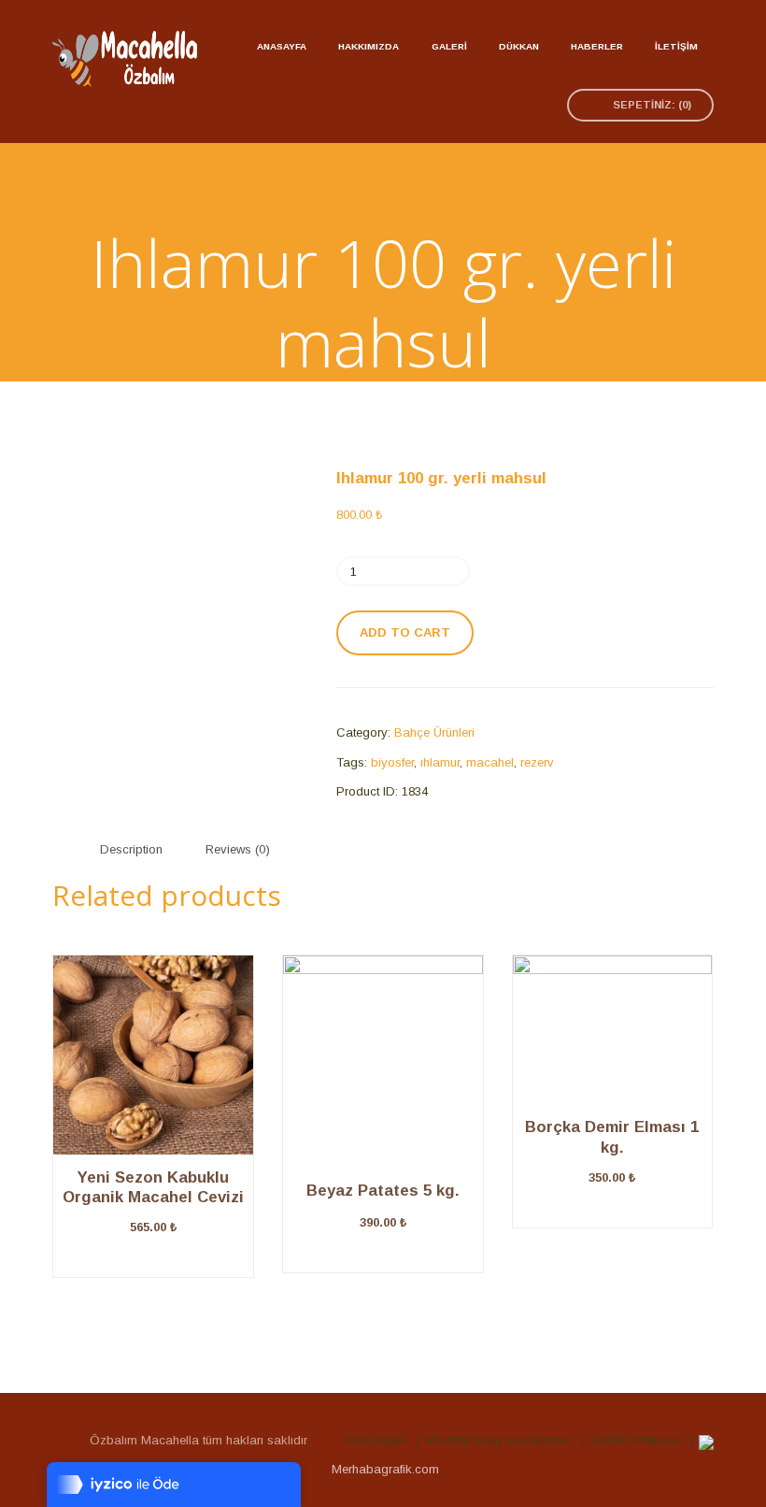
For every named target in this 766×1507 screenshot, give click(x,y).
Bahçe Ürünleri (434, 732)
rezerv (537, 762)
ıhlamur (440, 762)
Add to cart (405, 632)
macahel (490, 762)
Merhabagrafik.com (385, 1469)
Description (131, 849)
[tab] (131, 849)
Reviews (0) (238, 849)
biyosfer (392, 762)
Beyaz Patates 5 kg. (383, 1190)
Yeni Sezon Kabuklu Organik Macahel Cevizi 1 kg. (153, 1198)
